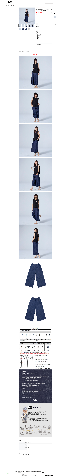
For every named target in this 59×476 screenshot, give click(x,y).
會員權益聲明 (34, 475)
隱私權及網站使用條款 (24, 475)
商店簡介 (23, 474)
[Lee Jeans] (10, 2)
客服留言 (34, 474)
